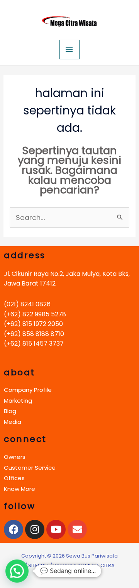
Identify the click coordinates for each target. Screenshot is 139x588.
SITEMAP (38, 565)
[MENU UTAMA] (69, 49)
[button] (17, 571)
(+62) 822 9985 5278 (35, 314)
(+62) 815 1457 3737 (34, 343)
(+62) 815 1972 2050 (33, 323)
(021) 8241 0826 (27, 304)
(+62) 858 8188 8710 (34, 333)
